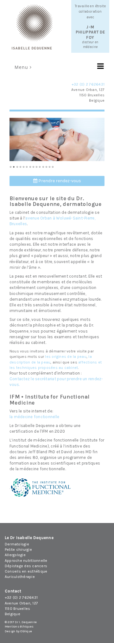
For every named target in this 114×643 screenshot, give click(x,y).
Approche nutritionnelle (26, 560)
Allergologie (15, 555)
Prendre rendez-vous (59, 180)
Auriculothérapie (20, 576)
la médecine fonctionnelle (34, 416)
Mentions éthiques (19, 626)
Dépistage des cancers (26, 566)
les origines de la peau (65, 356)
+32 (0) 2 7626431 (88, 84)
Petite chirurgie (18, 549)
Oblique (26, 631)
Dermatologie (17, 544)
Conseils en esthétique (26, 571)
